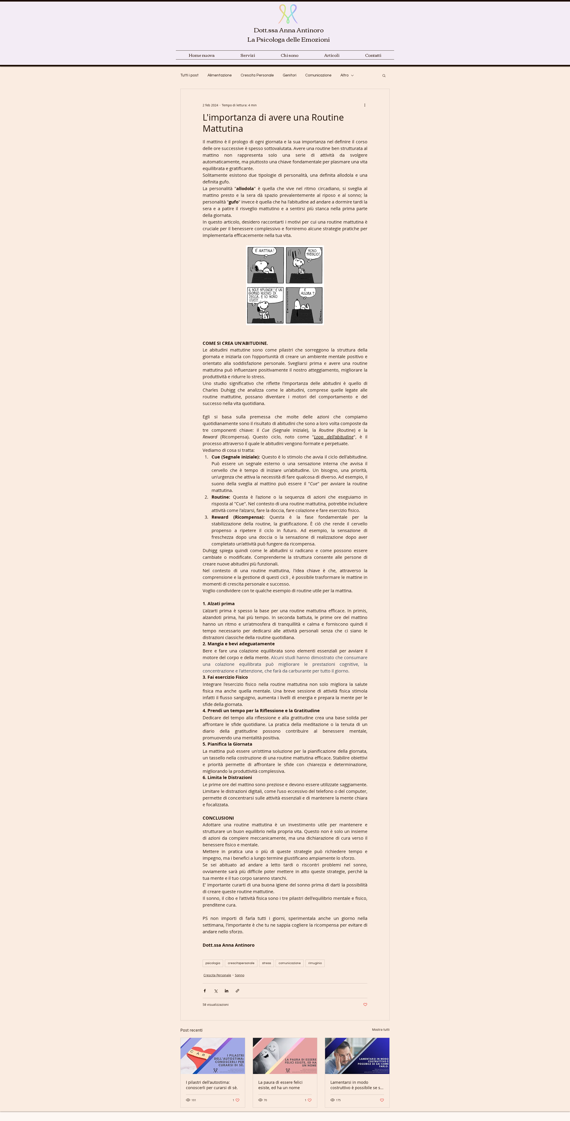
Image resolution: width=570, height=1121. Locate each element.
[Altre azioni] (364, 105)
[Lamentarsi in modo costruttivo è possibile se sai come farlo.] (357, 1056)
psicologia (213, 963)
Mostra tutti (381, 1029)
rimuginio (315, 963)
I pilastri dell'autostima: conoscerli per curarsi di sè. (212, 1085)
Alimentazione (220, 75)
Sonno (239, 975)
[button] (384, 75)
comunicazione (290, 963)
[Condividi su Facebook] (205, 991)
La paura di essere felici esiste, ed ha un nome (280, 1085)
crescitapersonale (241, 963)
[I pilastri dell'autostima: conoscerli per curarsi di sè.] (213, 1056)
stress (266, 963)
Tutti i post (189, 75)
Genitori (289, 75)
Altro (344, 75)
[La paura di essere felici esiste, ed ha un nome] (285, 1056)
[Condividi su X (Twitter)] (216, 991)
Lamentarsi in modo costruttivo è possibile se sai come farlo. (357, 1085)
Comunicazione (318, 75)
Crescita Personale (257, 75)
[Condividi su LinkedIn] (226, 991)
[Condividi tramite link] (237, 991)
